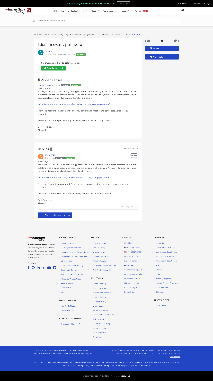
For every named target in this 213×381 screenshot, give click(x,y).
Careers (159, 270)
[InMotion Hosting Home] (14, 11)
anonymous (44, 85)
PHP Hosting (98, 319)
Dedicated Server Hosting (72, 265)
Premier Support (131, 256)
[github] (34, 268)
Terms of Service (118, 350)
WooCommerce (99, 332)
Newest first (130, 148)
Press (158, 265)
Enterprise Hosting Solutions (73, 274)
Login (208, 3)
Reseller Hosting (68, 283)
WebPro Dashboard (101, 270)
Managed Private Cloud (71, 279)
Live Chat (128, 243)
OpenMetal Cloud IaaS (70, 324)
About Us (160, 243)
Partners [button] (141, 11)
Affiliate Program (163, 279)
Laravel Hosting (99, 301)
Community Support (61, 35)
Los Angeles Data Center (166, 252)
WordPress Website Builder (104, 265)
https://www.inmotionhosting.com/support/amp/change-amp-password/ (73, 104)
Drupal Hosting (99, 288)
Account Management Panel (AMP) (112, 35)
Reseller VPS (66, 288)
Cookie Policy (96, 365)
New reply (157, 56)
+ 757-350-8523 (133, 247)
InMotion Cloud (67, 310)
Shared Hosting (67, 243)
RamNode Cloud (68, 306)
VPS (58, 11)
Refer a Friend (162, 287)
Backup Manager (100, 248)
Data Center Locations (165, 247)
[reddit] (54, 268)
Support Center (130, 261)
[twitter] (44, 268)
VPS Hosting (66, 261)
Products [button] (124, 11)
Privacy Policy (133, 350)
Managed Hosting (132, 283)
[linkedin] (39, 268)
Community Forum (41, 35)
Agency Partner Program (167, 283)
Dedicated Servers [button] (76, 11)
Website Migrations (132, 287)
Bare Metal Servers (69, 270)
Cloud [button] (94, 11)
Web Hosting (66, 237)
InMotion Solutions (132, 279)
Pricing (64, 292)
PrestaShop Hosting (101, 324)
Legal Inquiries (174, 350)
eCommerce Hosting (102, 292)
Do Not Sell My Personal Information (133, 353)
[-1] (175, 41)
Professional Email (101, 257)
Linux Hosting (99, 306)
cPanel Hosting (99, 284)
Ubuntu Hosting (99, 328)
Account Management (84, 35)
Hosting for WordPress (71, 248)
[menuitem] (181, 3)
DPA (142, 350)
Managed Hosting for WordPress (75, 252)
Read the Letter (123, 3)
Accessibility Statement (156, 350)
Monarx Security (100, 252)
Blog (158, 274)
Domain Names (99, 243)
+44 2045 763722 (133, 252)
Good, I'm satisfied (54, 68)
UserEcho (125, 376)
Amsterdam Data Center (166, 261)
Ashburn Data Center (165, 256)
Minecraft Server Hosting (103, 315)
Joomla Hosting (99, 297)
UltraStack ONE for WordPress (74, 257)
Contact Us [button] (196, 3)
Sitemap (159, 292)
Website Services (100, 261)
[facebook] (29, 268)
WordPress (97, 337)
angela (48, 51)
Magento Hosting (100, 310)
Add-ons (96, 237)
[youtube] (49, 268)
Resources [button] (182, 3)
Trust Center (161, 306)
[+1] (148, 41)
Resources (128, 265)
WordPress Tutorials (133, 274)
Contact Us (129, 292)
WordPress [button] (108, 11)
